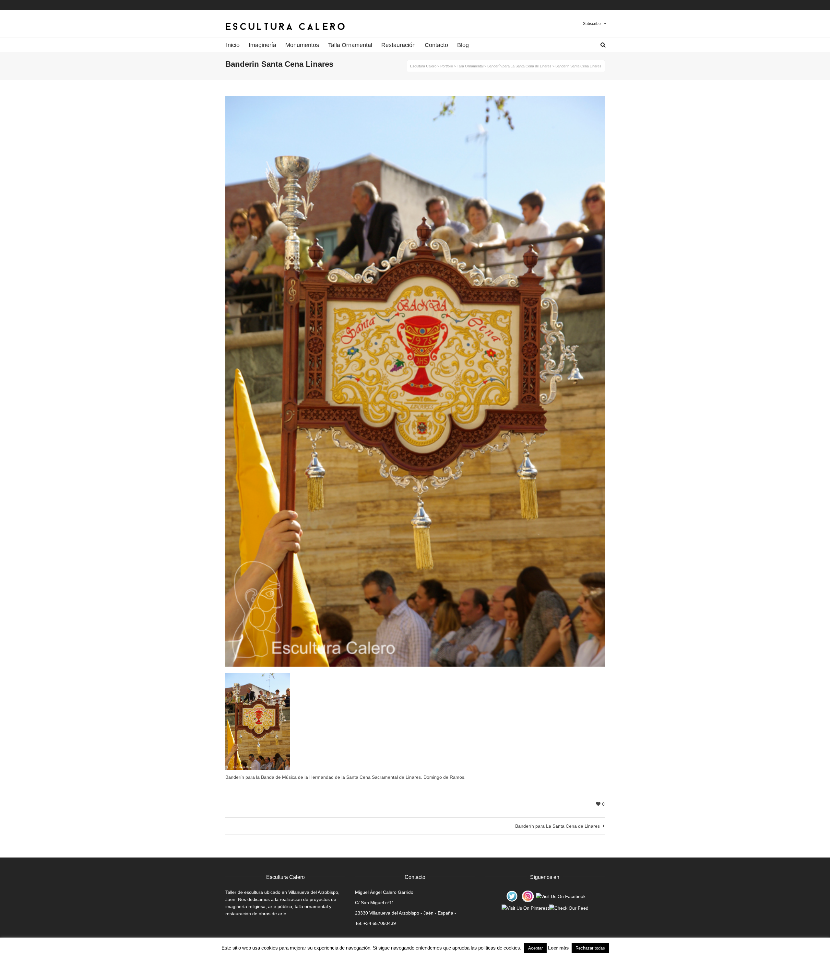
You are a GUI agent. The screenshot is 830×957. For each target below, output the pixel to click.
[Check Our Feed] (568, 907)
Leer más (558, 948)
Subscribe (592, 23)
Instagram (598, 5)
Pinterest (592, 5)
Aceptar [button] (535, 948)
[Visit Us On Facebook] (561, 895)
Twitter (604, 5)
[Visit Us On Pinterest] (525, 907)
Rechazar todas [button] (590, 948)
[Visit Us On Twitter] (512, 895)
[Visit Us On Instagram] (528, 895)
